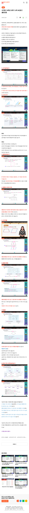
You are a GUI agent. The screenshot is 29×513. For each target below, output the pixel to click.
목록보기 (14, 444)
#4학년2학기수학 (12, 437)
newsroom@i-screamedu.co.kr (17, 506)
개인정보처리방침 (8, 506)
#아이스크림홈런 (5, 437)
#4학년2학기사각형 (21, 437)
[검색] (23, 2)
